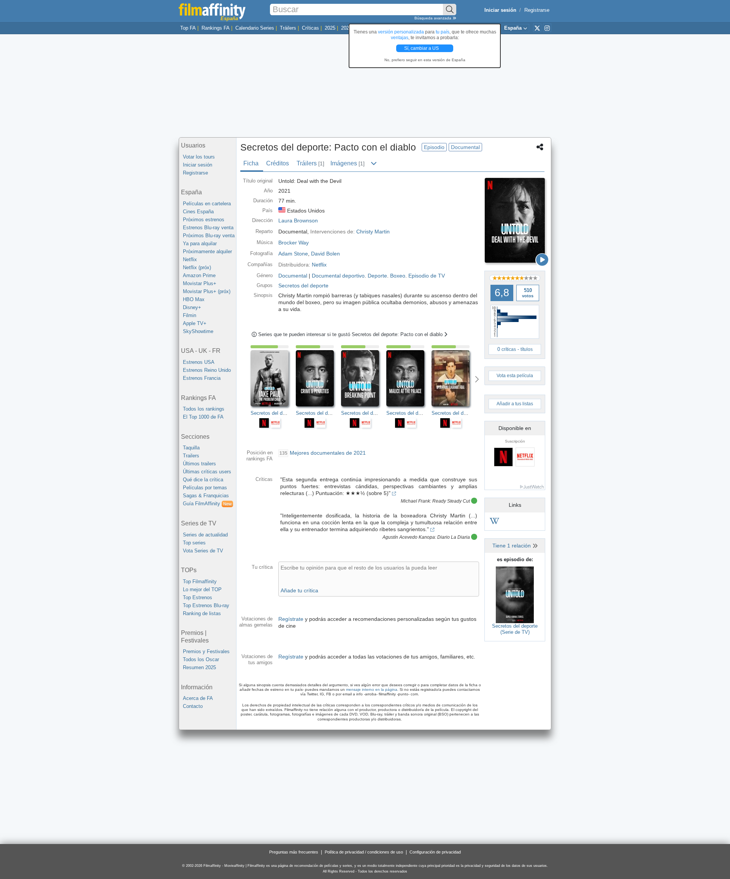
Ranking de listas (202, 613)
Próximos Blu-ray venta (209, 235)
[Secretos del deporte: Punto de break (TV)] (363, 378)
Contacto (193, 706)
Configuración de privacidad (435, 852)
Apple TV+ (194, 323)
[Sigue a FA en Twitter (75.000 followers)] (537, 28)
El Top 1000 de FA (203, 417)
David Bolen (325, 254)
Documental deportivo (338, 276)
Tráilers (288, 28)
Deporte (377, 276)
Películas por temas (205, 487)
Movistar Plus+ (199, 283)
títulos (527, 349)
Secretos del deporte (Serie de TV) (515, 629)
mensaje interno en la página (371, 689)
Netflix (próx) (197, 267)
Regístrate (290, 619)
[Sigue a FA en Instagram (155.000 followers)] (547, 28)
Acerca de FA (198, 698)
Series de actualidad (205, 535)
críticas (508, 349)
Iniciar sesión (197, 165)
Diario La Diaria (453, 537)
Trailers (191, 456)
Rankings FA (216, 28)
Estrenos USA (198, 362)
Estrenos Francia (202, 378)
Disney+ (192, 307)
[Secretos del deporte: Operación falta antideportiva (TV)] (454, 378)
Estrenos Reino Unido (207, 370)
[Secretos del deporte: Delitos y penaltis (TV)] (318, 378)
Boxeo (397, 276)
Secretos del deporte (303, 285)
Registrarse (536, 10)
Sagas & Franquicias (206, 495)
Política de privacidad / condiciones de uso (364, 852)
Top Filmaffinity (200, 581)
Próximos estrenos (203, 219)
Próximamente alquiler (207, 251)
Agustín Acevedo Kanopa (408, 537)
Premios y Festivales (206, 651)
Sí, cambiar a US (422, 48)
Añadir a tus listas (515, 403)
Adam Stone (293, 254)
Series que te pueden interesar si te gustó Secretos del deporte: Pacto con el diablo (351, 334)
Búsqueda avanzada (433, 18)
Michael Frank (415, 501)
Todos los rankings (203, 409)
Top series (194, 543)
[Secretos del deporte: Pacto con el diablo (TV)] (515, 220)
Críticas (310, 28)
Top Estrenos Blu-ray (206, 605)
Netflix (190, 259)
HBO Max (194, 299)
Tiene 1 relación (512, 546)
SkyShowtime (198, 331)
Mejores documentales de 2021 (328, 453)
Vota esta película (515, 375)
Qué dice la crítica (203, 479)
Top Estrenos (197, 597)
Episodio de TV (426, 276)
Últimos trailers (199, 463)
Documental (292, 276)
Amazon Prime (199, 275)
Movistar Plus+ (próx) (206, 291)
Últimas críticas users (207, 471)
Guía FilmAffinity (207, 503)
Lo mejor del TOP (202, 589)
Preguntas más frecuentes (293, 852)
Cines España (198, 211)
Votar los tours (199, 157)
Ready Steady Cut (451, 501)
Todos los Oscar (201, 659)
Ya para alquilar (200, 243)
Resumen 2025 (199, 667)
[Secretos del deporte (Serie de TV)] (515, 594)
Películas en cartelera (207, 203)
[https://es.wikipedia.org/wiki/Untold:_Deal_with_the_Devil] (494, 522)
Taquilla (191, 448)
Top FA (188, 28)
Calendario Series (254, 28)
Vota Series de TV (203, 551)
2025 (330, 28)
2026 (346, 28)
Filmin (189, 315)
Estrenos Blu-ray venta (208, 227)
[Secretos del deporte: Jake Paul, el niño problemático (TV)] (273, 378)
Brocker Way (293, 243)
